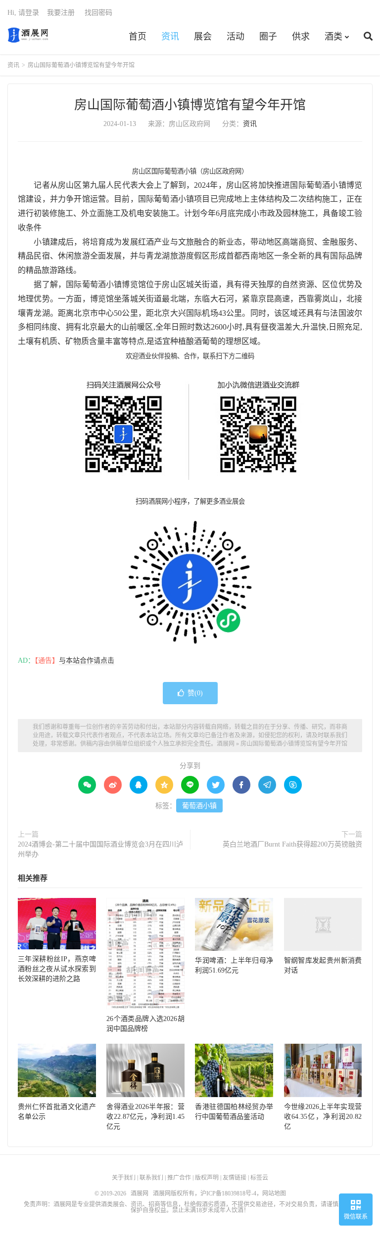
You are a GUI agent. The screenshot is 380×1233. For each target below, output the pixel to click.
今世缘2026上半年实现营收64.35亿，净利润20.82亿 (323, 1116)
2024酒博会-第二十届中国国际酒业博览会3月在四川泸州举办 (100, 849)
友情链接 (234, 1177)
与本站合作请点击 (86, 660)
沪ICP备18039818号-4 (228, 1193)
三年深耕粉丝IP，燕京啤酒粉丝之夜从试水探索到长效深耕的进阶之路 (57, 968)
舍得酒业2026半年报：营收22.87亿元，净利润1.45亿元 (145, 1116)
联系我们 (151, 1177)
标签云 (259, 1177)
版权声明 (207, 1177)
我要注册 (61, 12)
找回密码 (98, 12)
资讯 (170, 37)
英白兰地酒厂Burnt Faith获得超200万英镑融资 (292, 844)
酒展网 (27, 35)
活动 (235, 37)
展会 (203, 37)
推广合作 (179, 1177)
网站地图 (274, 1193)
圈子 (268, 37)
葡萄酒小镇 (199, 805)
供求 (301, 37)
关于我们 (124, 1177)
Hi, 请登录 (23, 12)
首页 (137, 37)
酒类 (333, 37)
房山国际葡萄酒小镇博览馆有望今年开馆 (190, 105)
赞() (195, 693)
